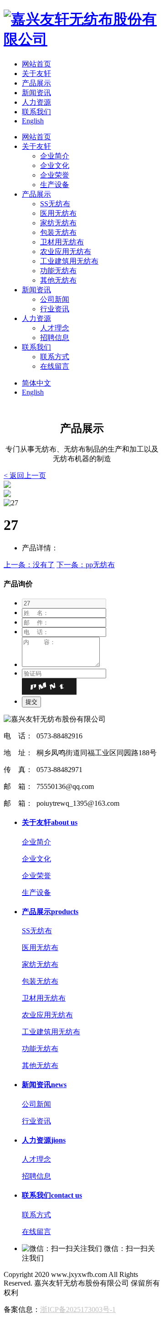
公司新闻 (54, 299)
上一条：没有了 (29, 565)
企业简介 (54, 156)
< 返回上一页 (25, 475)
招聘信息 (54, 337)
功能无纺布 (58, 271)
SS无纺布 (55, 204)
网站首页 (36, 64)
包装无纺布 (58, 232)
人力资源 (36, 102)
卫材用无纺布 (62, 242)
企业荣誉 (54, 175)
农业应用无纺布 (65, 251)
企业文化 (54, 165)
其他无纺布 (58, 280)
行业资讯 (54, 309)
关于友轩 (36, 73)
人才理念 (54, 328)
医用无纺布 (58, 213)
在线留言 (54, 366)
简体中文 (36, 383)
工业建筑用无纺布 (69, 261)
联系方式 (54, 357)
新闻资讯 (36, 93)
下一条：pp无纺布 (85, 565)
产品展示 (36, 83)
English (33, 121)
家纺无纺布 (58, 223)
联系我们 (36, 112)
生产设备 (54, 184)
